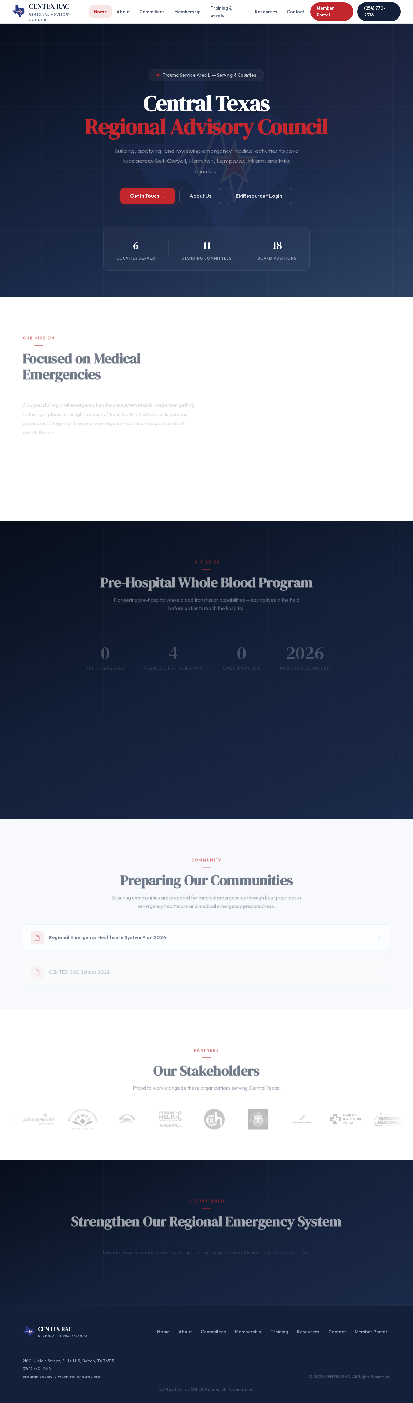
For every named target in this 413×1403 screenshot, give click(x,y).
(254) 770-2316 (375, 11)
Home (100, 12)
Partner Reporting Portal (251, 778)
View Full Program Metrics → (165, 778)
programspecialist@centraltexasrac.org (61, 1376)
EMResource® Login (259, 196)
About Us (200, 196)
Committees (152, 12)
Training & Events (221, 11)
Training (279, 1332)
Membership (187, 12)
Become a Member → (181, 1266)
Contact (295, 12)
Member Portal (325, 11)
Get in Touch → (147, 196)
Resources (266, 12)
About (123, 12)
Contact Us (243, 1266)
